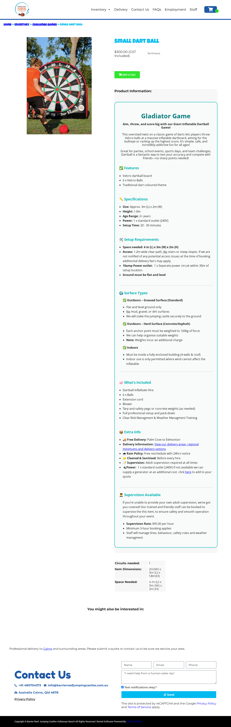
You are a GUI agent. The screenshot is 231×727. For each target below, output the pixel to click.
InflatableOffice (134, 721)
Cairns (47, 648)
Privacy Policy (24, 699)
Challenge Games (44, 24)
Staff (193, 10)
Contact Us (140, 10)
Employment (175, 10)
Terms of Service (139, 707)
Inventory (98, 10)
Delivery (121, 10)
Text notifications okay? (140, 687)
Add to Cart (129, 74)
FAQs (157, 10)
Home (7, 24)
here (188, 472)
